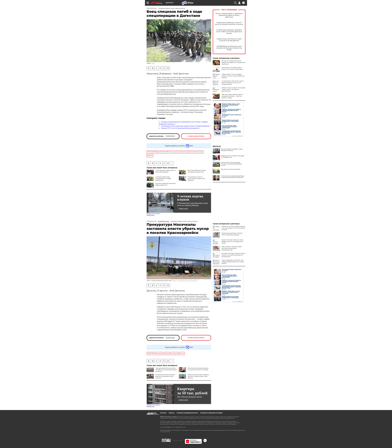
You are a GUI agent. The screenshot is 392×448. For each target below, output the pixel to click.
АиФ (153, 63)
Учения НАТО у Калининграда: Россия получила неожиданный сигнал (231, 164)
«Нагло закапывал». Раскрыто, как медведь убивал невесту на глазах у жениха (233, 261)
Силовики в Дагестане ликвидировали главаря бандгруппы (163, 178)
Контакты (163, 413)
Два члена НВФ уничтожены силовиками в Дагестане (197, 171)
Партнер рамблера (178, 440)
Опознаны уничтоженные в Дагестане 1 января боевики (185, 126)
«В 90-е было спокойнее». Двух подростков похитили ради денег (232, 68)
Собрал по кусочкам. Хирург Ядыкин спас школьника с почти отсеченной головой (233, 228)
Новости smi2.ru (153, 214)
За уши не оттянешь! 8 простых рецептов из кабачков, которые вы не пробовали (233, 62)
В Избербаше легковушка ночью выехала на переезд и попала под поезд (229, 48)
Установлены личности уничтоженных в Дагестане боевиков (196, 178)
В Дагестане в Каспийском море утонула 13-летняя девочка (229, 40)
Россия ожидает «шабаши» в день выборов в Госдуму (232, 149)
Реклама (171, 413)
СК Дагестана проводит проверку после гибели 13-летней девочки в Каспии (229, 31)
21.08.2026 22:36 (151, 221)
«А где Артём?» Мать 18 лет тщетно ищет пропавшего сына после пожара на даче (233, 82)
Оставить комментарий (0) (196, 136)
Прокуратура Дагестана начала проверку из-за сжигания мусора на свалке (166, 369)
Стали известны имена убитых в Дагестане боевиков (165, 171)
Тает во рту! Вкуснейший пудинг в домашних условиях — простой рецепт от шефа (232, 96)
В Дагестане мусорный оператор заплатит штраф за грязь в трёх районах (198, 376)
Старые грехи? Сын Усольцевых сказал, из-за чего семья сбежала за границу (233, 76)
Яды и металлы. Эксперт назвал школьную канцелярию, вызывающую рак (232, 248)
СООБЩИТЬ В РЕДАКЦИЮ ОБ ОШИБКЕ (211, 413)
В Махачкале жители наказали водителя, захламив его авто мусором (165, 376)
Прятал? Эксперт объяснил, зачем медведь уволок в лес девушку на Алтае (232, 241)
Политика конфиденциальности (187, 413)
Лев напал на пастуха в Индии (230, 169)
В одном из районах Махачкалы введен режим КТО (165, 184)
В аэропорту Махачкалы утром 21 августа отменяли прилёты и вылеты (229, 23)
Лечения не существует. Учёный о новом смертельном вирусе (232, 234)
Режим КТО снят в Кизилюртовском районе (180, 128)
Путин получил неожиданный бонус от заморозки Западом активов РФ (232, 176)
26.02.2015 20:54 (151, 8)
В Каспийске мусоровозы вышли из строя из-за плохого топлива (198, 369)
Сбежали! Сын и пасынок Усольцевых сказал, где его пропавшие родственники (233, 89)
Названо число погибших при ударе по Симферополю (232, 156)
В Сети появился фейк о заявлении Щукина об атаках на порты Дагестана (229, 15)
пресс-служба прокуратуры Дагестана (184, 280)
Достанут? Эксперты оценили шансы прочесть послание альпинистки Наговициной (233, 255)
